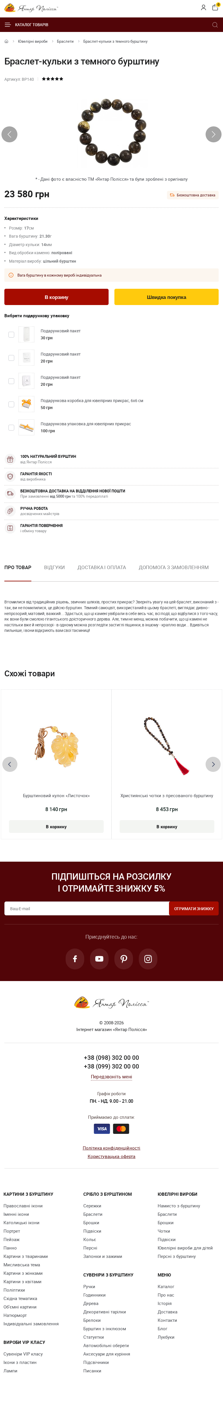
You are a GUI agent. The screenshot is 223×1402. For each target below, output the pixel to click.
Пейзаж (11, 1239)
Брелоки (92, 1320)
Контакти (167, 1320)
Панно (10, 1248)
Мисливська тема (21, 1264)
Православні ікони (23, 1206)
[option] (54, 572)
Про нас (166, 1295)
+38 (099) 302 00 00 (111, 1066)
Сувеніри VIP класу (23, 1354)
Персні (90, 1248)
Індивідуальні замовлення (31, 1323)
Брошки (91, 1222)
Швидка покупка (166, 297)
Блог (162, 1328)
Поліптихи (14, 1290)
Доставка (167, 1312)
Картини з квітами (22, 1281)
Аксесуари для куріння (106, 1354)
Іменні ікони (16, 1214)
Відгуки (54, 567)
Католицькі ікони (21, 1222)
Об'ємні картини (20, 1307)
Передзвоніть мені (111, 1076)
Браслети (65, 41)
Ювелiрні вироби (33, 41)
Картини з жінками (23, 1273)
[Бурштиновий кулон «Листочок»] (56, 746)
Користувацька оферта (112, 1156)
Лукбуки (166, 1337)
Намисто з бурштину (179, 1206)
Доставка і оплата (102, 567)
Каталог (166, 1286)
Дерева (90, 1303)
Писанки (92, 1371)
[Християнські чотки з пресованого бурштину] (167, 746)
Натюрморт (15, 1315)
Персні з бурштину (177, 1256)
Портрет (11, 1231)
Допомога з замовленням (174, 567)
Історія (165, 1303)
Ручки (89, 1286)
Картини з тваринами (25, 1256)
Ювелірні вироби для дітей (185, 1248)
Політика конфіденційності (112, 1148)
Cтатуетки (93, 1337)
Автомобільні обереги (106, 1345)
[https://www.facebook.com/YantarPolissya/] (75, 959)
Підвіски (92, 1231)
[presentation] (9, 134)
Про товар (17, 567)
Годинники (94, 1295)
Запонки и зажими (102, 1256)
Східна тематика (20, 1298)
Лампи (10, 1371)
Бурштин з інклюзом (104, 1328)
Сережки (92, 1206)
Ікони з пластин (20, 1362)
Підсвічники (96, 1362)
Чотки (164, 1231)
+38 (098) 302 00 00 (111, 1057)
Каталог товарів (31, 24)
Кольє (89, 1239)
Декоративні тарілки (104, 1312)
